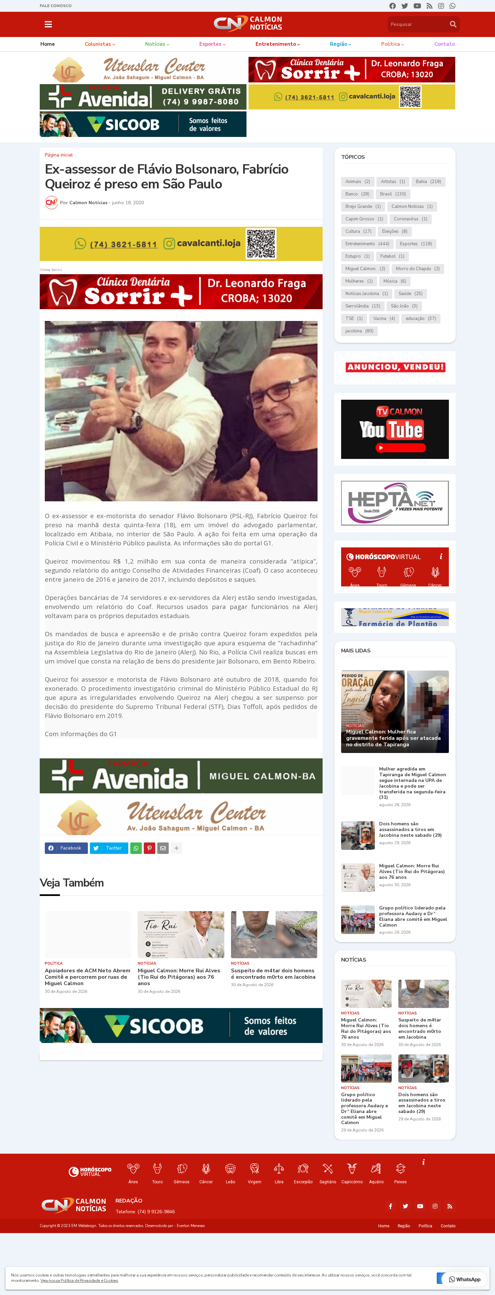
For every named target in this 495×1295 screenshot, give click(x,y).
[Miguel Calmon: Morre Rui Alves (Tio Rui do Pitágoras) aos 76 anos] (181, 934)
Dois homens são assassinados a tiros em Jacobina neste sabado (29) (410, 829)
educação (421, 319)
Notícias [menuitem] (155, 44)
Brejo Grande (363, 207)
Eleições (394, 231)
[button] (48, 24)
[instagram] (441, 6)
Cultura (358, 231)
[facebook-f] (390, 1206)
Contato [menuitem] (444, 44)
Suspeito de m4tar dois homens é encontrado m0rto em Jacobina (273, 974)
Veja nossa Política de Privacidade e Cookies (79, 1280)
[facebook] (392, 6)
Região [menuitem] (338, 44)
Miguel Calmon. (365, 269)
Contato (448, 1226)
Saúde (411, 294)
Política (425, 1226)
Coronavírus (410, 219)
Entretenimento (367, 244)
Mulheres (359, 281)
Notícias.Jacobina (366, 294)
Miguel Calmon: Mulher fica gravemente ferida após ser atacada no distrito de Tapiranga (393, 738)
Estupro (357, 256)
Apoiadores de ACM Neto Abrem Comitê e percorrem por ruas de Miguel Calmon (87, 977)
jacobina (359, 331)
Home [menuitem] (47, 44)
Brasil (393, 194)
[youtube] (417, 6)
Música (395, 281)
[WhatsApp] (136, 848)
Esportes (416, 244)
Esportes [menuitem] (210, 44)
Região (404, 1226)
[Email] (163, 848)
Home (383, 1226)
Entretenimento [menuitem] (276, 44)
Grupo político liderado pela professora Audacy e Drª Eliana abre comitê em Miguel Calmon (413, 916)
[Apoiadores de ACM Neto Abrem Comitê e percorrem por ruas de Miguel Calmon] (88, 934)
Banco (357, 194)
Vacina (384, 319)
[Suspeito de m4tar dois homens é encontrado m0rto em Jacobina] (274, 934)
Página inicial (59, 155)
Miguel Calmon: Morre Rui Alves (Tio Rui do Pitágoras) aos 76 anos (179, 977)
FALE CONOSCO (56, 5)
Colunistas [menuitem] (98, 44)
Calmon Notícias (412, 207)
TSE (354, 319)
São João (404, 306)
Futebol (392, 256)
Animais (357, 182)
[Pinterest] (149, 848)
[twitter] (404, 6)
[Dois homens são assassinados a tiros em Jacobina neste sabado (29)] (358, 835)
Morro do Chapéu (418, 269)
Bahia (428, 182)
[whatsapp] (453, 6)
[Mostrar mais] (176, 848)
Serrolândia (362, 306)
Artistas (393, 182)
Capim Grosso (364, 219)
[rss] (430, 6)
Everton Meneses (191, 1225)
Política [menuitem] (390, 44)
